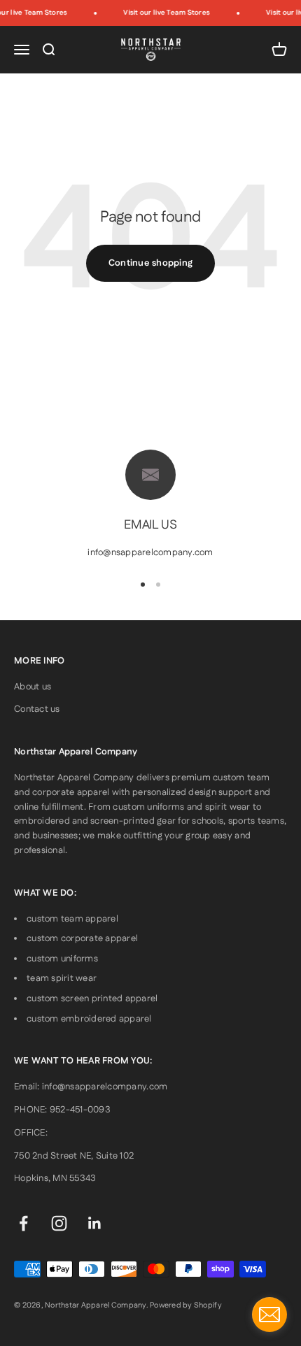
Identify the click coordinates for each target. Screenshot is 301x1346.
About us (32, 686)
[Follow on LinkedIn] (94, 1223)
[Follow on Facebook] (23, 1223)
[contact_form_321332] (269, 1314)
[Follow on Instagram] (59, 1223)
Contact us (37, 709)
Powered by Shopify (186, 1305)
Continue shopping (150, 263)
